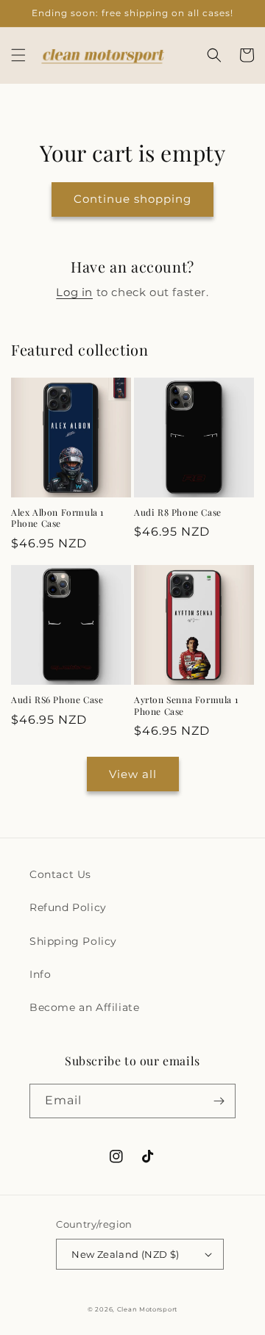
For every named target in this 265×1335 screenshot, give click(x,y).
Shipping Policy (73, 941)
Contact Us (60, 874)
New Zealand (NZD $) (125, 1254)
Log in (74, 292)
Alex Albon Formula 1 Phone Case (57, 518)
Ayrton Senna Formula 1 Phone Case (186, 705)
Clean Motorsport (147, 1309)
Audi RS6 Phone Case (57, 699)
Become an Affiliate (84, 1007)
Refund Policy (68, 907)
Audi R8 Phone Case (178, 512)
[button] (18, 55)
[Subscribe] (218, 1101)
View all (133, 774)
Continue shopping (132, 199)
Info (40, 974)
